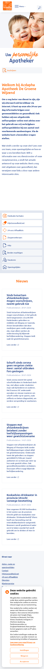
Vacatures (12, 260)
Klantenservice (8, 583)
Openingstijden (14, 267)
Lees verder (15, 344)
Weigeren (24, 656)
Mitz (9, 245)
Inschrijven (11, 70)
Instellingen (24, 650)
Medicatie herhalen (16, 216)
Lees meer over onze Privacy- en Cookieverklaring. (22, 643)
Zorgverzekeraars (15, 237)
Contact (5, 570)
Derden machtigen (15, 252)
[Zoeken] (39, 8)
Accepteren (24, 661)
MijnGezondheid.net (16, 223)
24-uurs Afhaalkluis (15, 230)
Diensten (5, 580)
